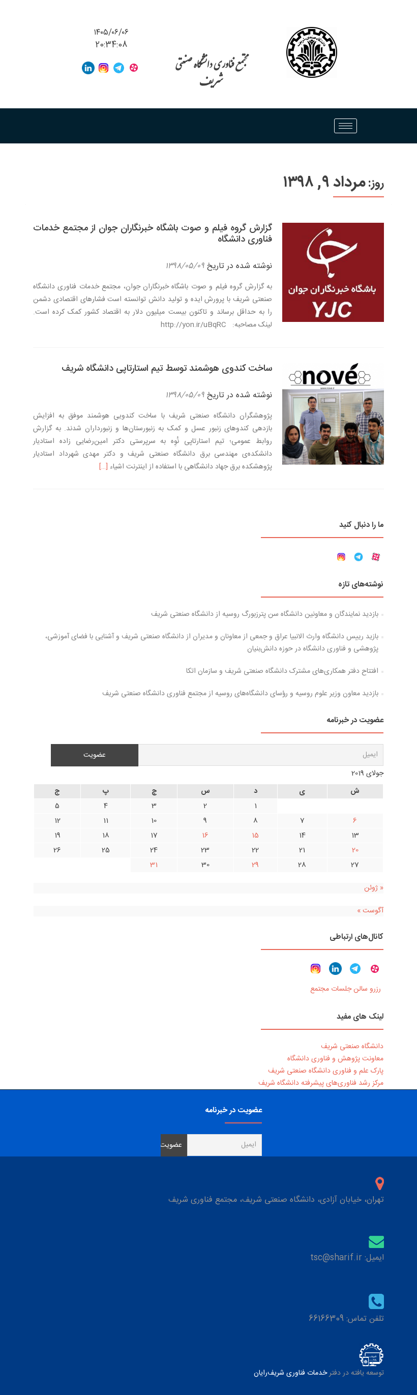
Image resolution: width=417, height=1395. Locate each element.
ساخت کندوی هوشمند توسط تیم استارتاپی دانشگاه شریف (167, 368)
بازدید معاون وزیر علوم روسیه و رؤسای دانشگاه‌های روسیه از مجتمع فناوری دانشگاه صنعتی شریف (240, 694)
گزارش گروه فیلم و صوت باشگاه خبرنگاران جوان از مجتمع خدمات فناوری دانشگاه (152, 234)
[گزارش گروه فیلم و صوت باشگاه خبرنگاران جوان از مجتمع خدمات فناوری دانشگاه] (333, 273)
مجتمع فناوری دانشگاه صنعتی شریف (211, 75)
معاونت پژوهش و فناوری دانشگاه (335, 1059)
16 (205, 835)
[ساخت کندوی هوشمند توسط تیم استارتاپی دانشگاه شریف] (333, 414)
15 (255, 835)
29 (255, 865)
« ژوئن (373, 888)
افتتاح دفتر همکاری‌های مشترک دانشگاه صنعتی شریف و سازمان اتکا (282, 671)
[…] (103, 467)
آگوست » (370, 911)
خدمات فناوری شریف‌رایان (290, 1373)
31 (154, 865)
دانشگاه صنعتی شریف (352, 1047)
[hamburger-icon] (345, 125)
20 (355, 850)
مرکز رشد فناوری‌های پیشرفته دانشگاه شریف (320, 1083)
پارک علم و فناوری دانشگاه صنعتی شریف (325, 1071)
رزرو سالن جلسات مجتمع (345, 989)
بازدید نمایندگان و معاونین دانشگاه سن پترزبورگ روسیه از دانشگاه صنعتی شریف (264, 614)
